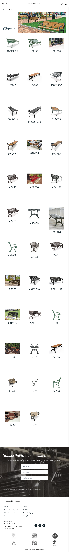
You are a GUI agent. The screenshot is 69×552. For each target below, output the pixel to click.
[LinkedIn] (43, 525)
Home (4, 9)
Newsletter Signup (28, 513)
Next (34, 483)
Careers (6, 516)
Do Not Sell (26, 509)
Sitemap (25, 506)
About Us (7, 506)
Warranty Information (10, 513)
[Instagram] (39, 525)
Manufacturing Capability (11, 509)
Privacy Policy (27, 516)
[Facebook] (35, 525)
